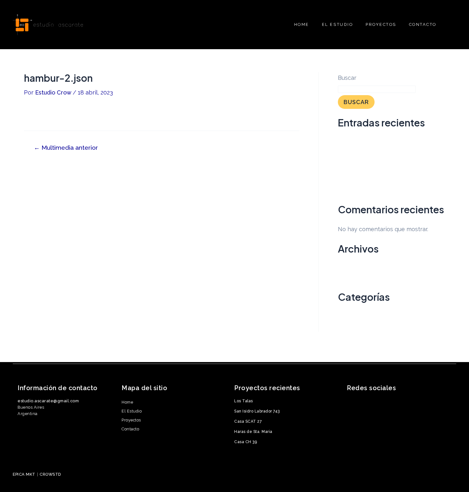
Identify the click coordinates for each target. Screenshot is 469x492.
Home (127, 402)
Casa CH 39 (354, 191)
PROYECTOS (381, 24)
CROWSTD (50, 474)
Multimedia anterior (66, 148)
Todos (346, 327)
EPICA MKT (24, 474)
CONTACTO (422, 24)
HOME (301, 24)
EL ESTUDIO (337, 24)
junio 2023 (351, 266)
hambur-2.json (43, 113)
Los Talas (350, 140)
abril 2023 (351, 279)
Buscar (347, 77)
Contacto (130, 429)
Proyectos (131, 420)
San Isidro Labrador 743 (370, 152)
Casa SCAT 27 (357, 166)
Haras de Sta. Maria (364, 178)
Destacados (354, 314)
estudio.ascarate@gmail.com (48, 400)
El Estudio (132, 411)
